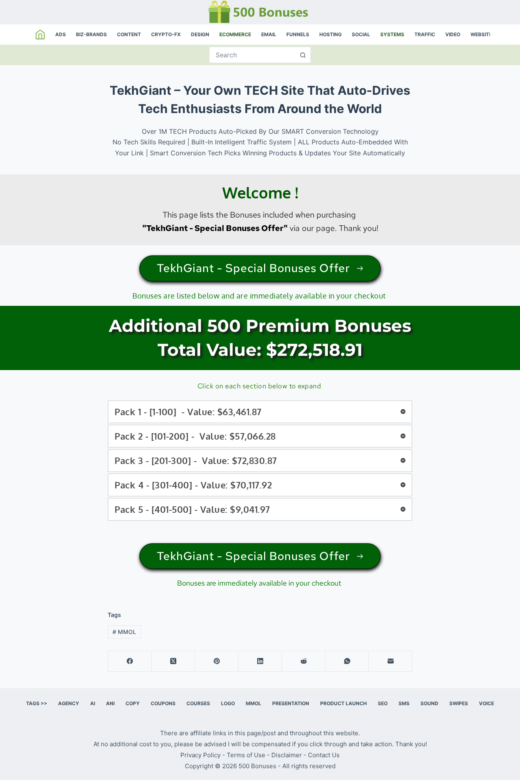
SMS (404, 703)
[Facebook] (130, 661)
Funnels (297, 34)
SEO (383, 703)
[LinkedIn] (260, 661)
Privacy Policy (200, 755)
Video (452, 34)
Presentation (290, 703)
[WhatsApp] (347, 661)
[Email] (390, 661)
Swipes (458, 703)
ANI (110, 703)
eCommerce (235, 34)
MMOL (124, 631)
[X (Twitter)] (173, 661)
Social (361, 34)
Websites (482, 34)
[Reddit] (303, 661)
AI (92, 703)
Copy (133, 703)
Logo (228, 703)
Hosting (330, 34)
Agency (68, 703)
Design (200, 34)
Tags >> (36, 703)
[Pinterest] (216, 661)
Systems (392, 34)
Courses (198, 703)
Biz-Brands (91, 34)
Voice (486, 703)
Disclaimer (286, 755)
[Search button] (302, 55)
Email (268, 34)
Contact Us (324, 755)
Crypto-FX (166, 34)
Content (129, 34)
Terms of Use (246, 755)
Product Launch (343, 703)
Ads (60, 34)
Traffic (424, 34)
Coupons (163, 703)
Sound (429, 703)
